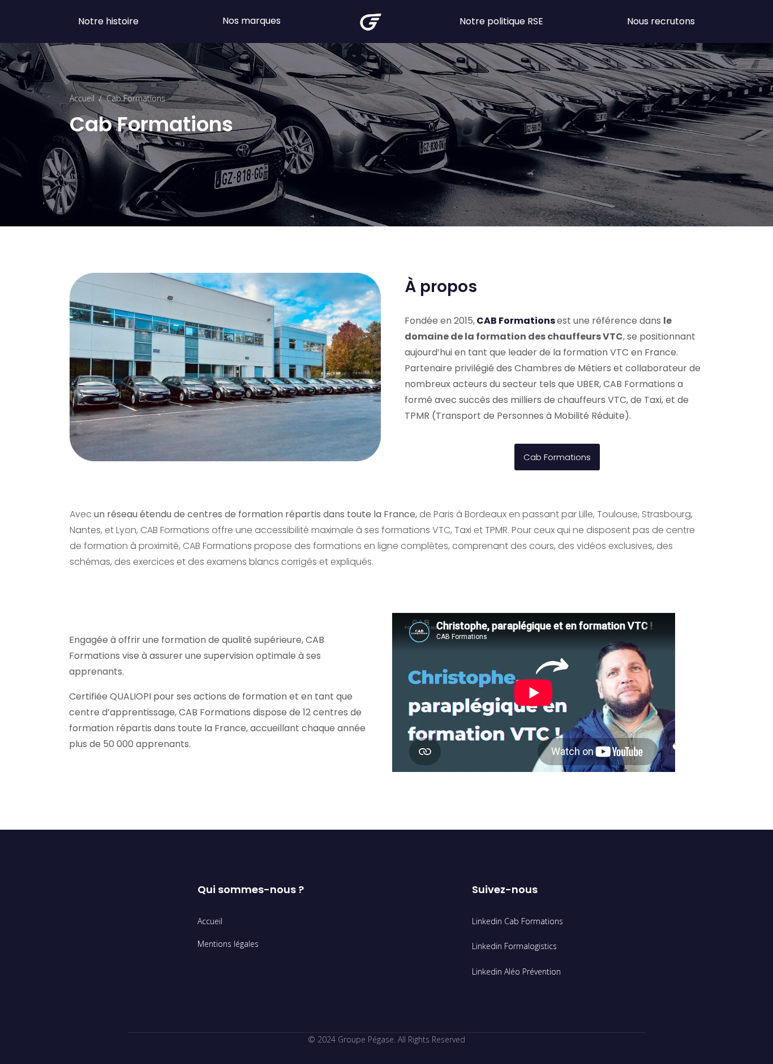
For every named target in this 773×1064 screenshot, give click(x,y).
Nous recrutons (661, 21)
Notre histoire (108, 21)
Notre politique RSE (501, 21)
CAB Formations (516, 320)
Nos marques (251, 20)
